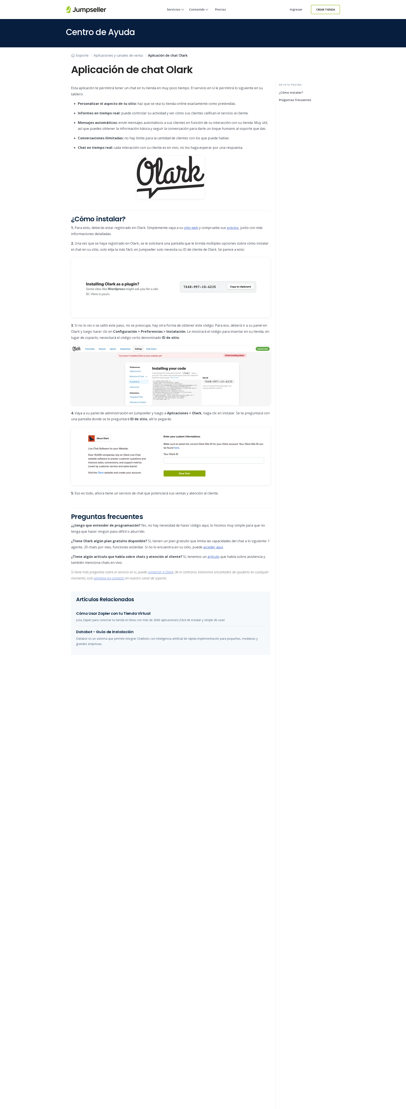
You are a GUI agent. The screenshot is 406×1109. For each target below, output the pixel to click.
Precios (220, 9)
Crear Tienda (325, 9)
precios (233, 227)
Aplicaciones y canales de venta (118, 55)
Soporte (82, 55)
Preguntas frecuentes (295, 100)
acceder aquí (213, 547)
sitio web (191, 227)
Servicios (173, 9)
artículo (213, 556)
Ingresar (296, 9)
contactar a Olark (160, 572)
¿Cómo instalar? (291, 92)
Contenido (197, 9)
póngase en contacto (109, 578)
